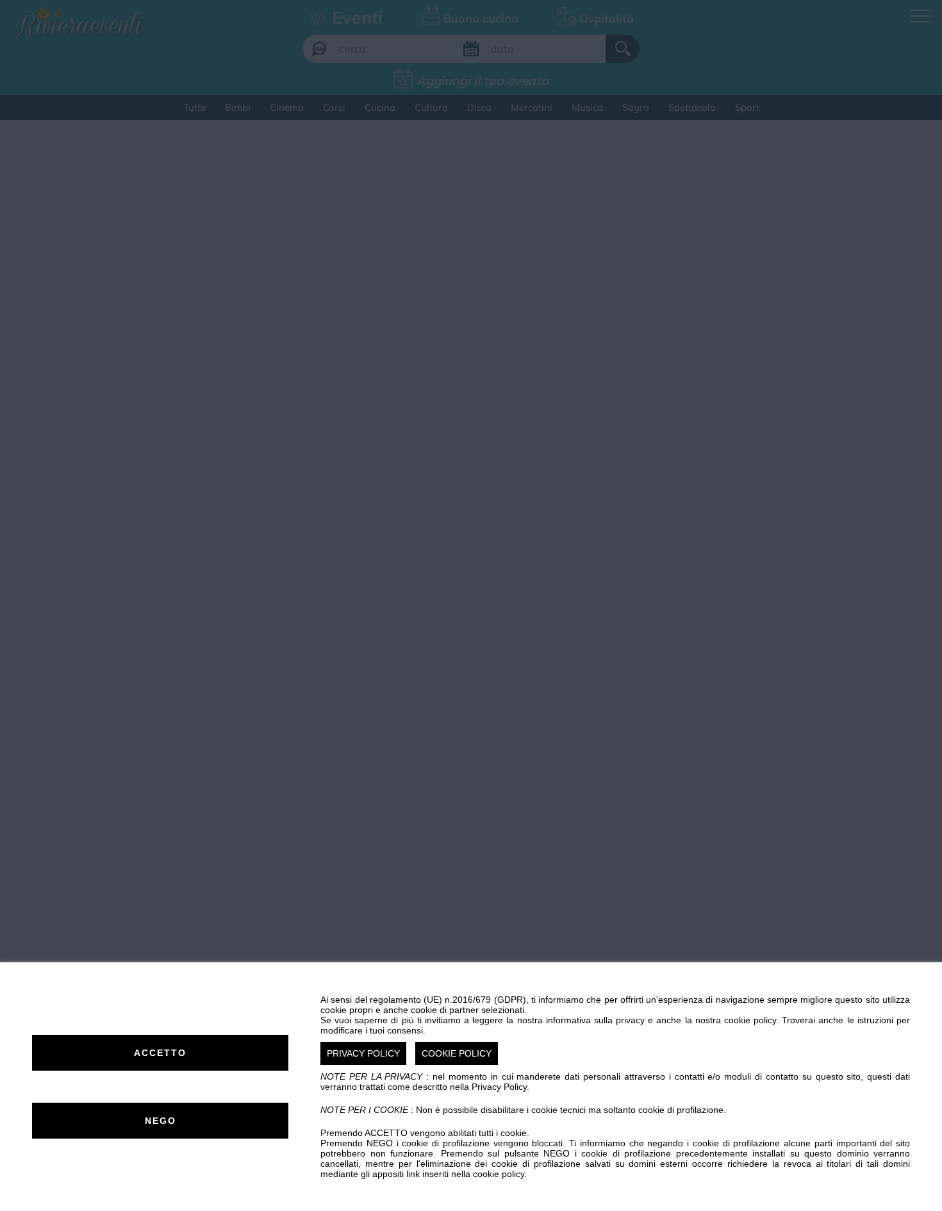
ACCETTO (160, 1053)
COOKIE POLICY (457, 1053)
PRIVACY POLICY (363, 1053)
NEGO (160, 1121)
